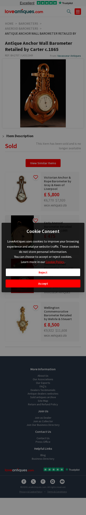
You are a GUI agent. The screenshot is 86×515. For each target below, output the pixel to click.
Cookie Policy (55, 262)
